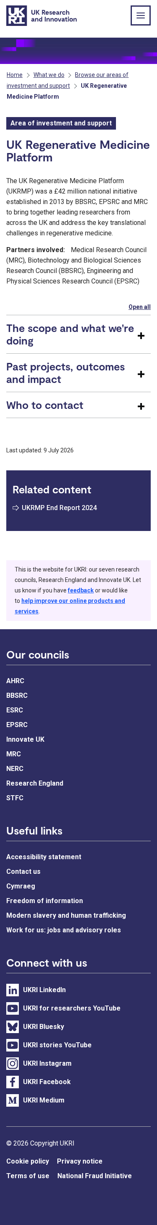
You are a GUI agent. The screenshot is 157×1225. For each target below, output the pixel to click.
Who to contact (44, 404)
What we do (48, 74)
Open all (140, 307)
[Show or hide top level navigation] (141, 15)
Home (15, 74)
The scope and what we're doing (70, 334)
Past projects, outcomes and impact (65, 372)
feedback (81, 590)
